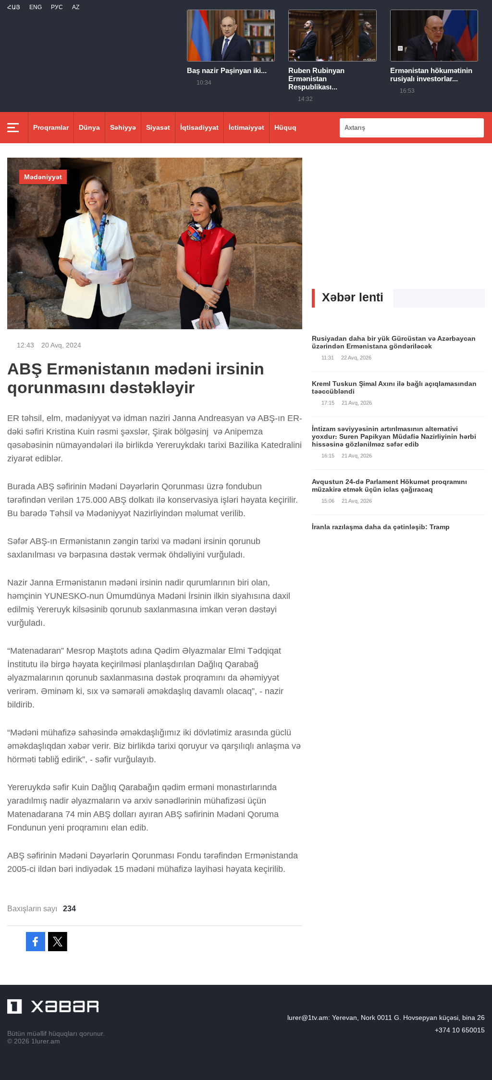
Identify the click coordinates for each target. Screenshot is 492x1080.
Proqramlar (51, 127)
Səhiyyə (123, 127)
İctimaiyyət (246, 127)
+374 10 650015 (460, 1030)
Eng (35, 7)
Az (75, 7)
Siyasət (158, 127)
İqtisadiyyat (199, 127)
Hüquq (285, 127)
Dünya (89, 127)
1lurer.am (45, 1041)
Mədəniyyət (43, 177)
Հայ (13, 7)
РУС (57, 7)
